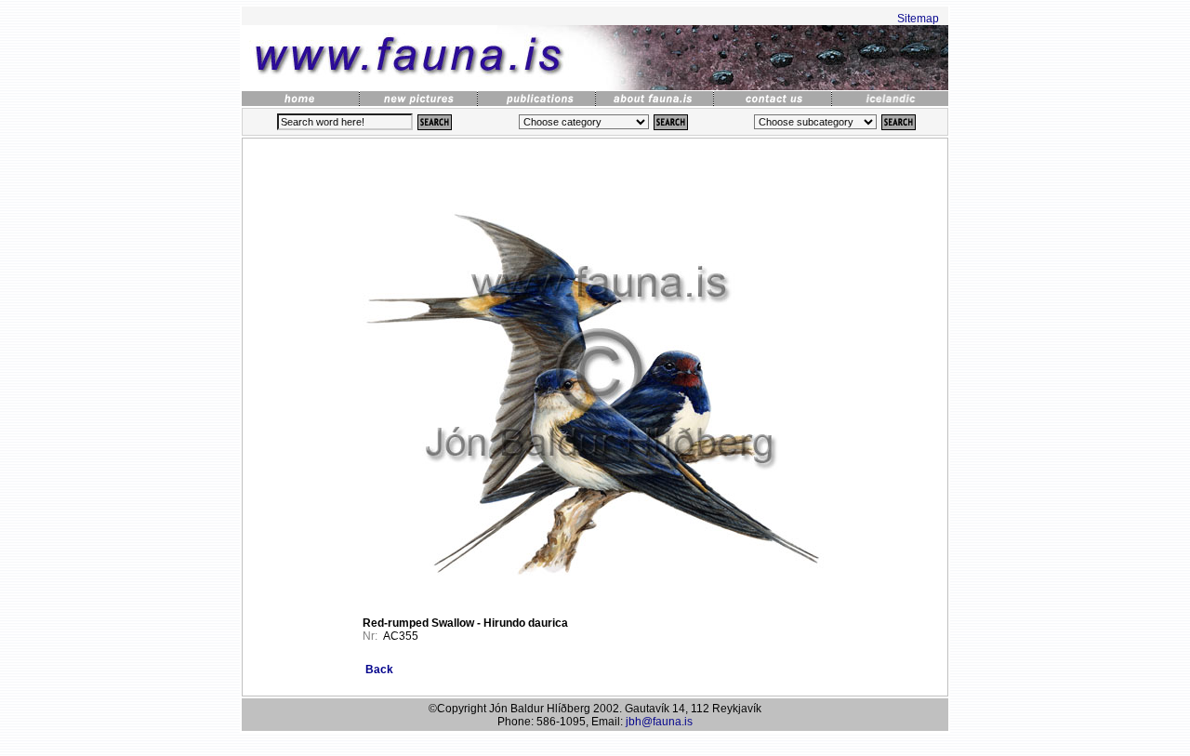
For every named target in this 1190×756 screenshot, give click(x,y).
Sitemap (918, 18)
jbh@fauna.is (659, 721)
